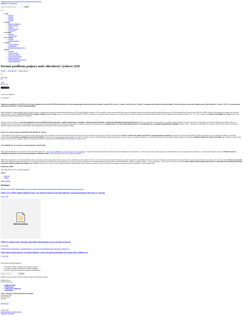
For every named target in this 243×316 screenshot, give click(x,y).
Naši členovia (12, 46)
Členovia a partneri (14, 55)
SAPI (2, 3)
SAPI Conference (25, 1)
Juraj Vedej (4, 77)
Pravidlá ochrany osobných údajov (11, 312)
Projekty (10, 27)
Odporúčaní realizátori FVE (16, 48)
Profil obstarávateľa (14, 61)
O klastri (10, 51)
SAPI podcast (15, 1)
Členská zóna (13, 3)
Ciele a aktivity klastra (15, 56)
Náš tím (10, 17)
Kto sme (10, 15)
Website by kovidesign (7, 313)
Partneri (10, 20)
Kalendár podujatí (13, 41)
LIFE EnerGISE (36, 1)
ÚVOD (3, 71)
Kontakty (11, 19)
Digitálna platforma (14, 58)
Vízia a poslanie (13, 53)
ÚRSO (7, 178)
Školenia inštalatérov (14, 24)
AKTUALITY (11, 71)
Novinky (11, 39)
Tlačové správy (13, 36)
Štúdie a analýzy (13, 25)
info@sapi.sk (5, 303)
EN (6, 3)
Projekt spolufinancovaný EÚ (17, 60)
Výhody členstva (13, 44)
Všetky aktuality (6, 181)
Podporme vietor (6, 1)
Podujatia (11, 31)
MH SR (7, 176)
